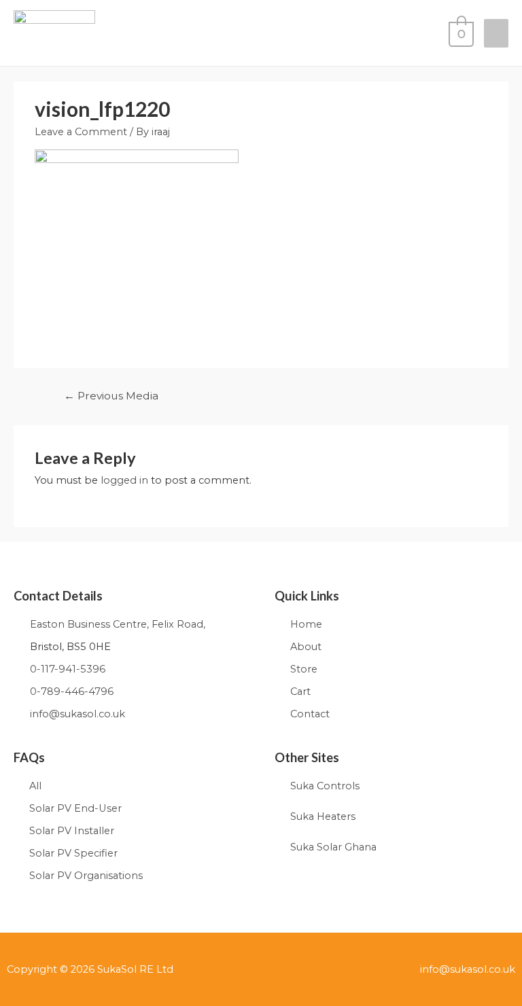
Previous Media (111, 395)
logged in (124, 480)
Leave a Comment (81, 132)
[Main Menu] (496, 33)
